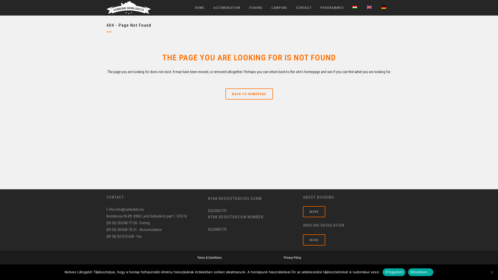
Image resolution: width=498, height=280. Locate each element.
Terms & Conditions (209, 258)
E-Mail (110, 209)
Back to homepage (249, 94)
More (314, 212)
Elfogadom (394, 272)
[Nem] (491, 272)
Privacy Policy (292, 258)
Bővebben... (421, 272)
